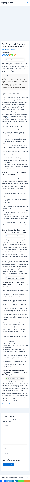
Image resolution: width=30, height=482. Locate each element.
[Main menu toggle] (27, 2)
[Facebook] (3, 55)
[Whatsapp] (12, 55)
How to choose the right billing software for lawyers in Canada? (15, 82)
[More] (15, 55)
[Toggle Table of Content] (25, 76)
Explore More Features (8, 78)
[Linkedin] (7, 55)
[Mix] (10, 55)
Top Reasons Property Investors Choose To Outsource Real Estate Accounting (12, 85)
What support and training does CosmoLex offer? (14, 79)
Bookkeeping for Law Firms (13, 118)
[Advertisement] (15, 25)
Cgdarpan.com (7, 3)
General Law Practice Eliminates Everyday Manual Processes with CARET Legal (14, 88)
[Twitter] (5, 55)
